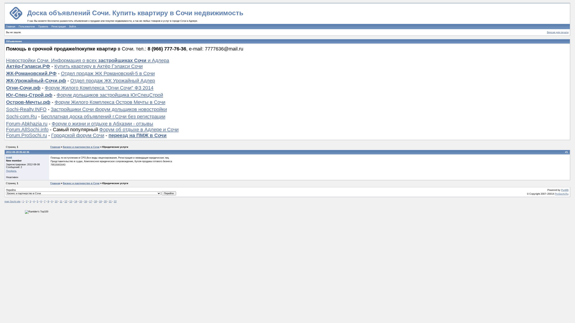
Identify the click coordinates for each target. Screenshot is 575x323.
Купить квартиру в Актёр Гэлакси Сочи (98, 66)
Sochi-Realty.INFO (26, 109)
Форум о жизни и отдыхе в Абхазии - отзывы (102, 124)
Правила (43, 26)
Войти (72, 26)
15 (80, 201)
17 (90, 201)
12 (65, 201)
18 (95, 201)
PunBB (564, 190)
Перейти (11, 190)
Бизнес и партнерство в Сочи (81, 147)
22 (115, 201)
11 (61, 201)
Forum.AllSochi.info (27, 129)
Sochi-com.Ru (21, 116)
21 (110, 201)
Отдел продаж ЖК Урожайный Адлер (112, 80)
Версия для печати (557, 32)
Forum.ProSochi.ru (26, 135)
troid (9, 157)
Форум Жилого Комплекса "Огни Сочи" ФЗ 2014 (99, 88)
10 (56, 201)
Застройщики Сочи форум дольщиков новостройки (109, 109)
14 (75, 201)
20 (105, 201)
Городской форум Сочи (77, 135)
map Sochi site (12, 201)
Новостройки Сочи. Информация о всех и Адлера (87, 60)
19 (100, 201)
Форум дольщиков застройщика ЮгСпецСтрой (110, 95)
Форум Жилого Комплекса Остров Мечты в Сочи (110, 102)
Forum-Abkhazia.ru (26, 124)
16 (85, 201)
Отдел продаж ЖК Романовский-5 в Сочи (108, 73)
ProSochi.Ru (561, 193)
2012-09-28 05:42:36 (17, 152)
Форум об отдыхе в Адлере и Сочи (139, 129)
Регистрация (58, 26)
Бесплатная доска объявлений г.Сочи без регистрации (103, 116)
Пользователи (27, 26)
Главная (10, 26)
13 (70, 201)
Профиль (11, 171)
